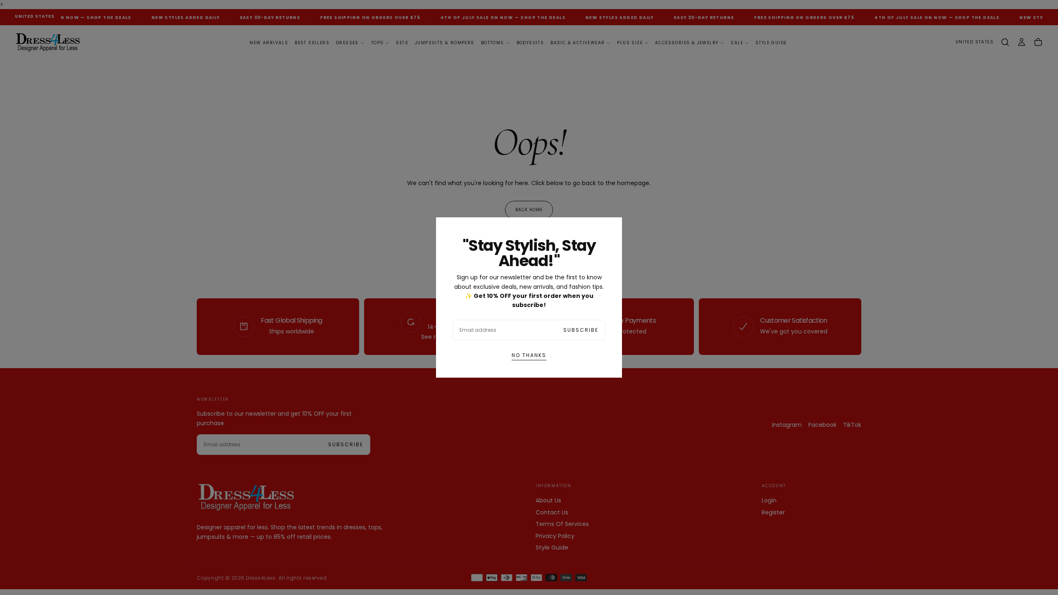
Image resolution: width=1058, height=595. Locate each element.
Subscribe (580, 329)
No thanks (529, 355)
